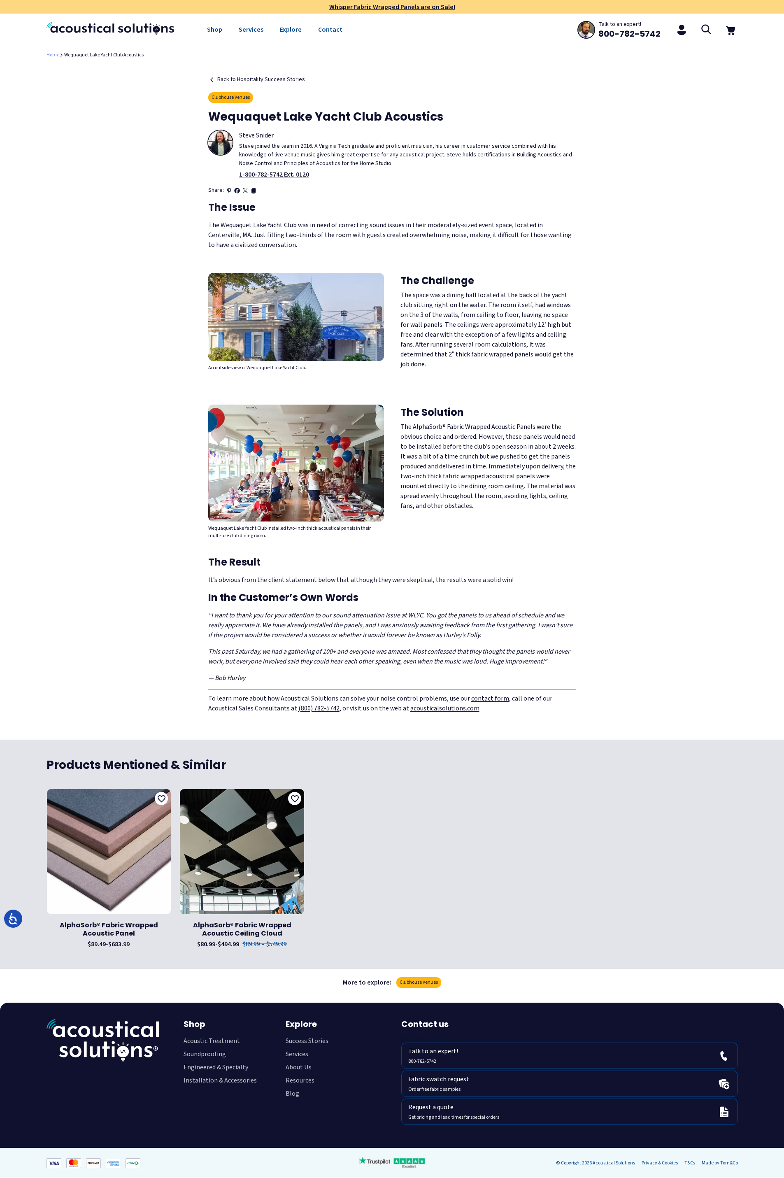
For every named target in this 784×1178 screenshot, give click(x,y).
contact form (490, 698)
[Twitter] (245, 190)
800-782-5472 (420, 1039)
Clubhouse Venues (231, 97)
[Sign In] (682, 29)
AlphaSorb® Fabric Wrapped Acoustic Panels (474, 426)
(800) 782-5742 (319, 708)
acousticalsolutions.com (444, 708)
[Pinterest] (229, 190)
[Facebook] (237, 190)
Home (53, 54)
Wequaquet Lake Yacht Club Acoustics (104, 54)
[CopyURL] (253, 190)
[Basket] (731, 29)
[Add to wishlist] (161, 798)
